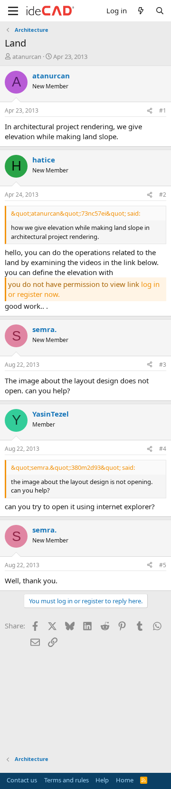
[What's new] (141, 10)
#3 (162, 365)
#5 (162, 565)
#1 (162, 110)
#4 (162, 449)
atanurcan (26, 56)
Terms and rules (66, 780)
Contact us (22, 780)
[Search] (160, 10)
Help (102, 780)
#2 (162, 194)
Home (124, 780)
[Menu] (13, 10)
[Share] (149, 110)
